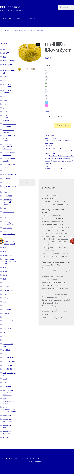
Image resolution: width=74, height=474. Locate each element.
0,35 (55, 138)
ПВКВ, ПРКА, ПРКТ (9, 309)
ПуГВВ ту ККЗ (8, 365)
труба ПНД (7, 415)
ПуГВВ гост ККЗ (9, 361)
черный (48, 163)
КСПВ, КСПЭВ (7, 228)
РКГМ (5, 379)
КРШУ (4, 218)
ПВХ (54, 146)
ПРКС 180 (6, 340)
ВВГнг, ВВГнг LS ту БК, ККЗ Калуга (9, 138)
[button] (38, 44)
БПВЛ (4, 104)
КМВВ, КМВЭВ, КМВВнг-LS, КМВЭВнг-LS (8, 202)
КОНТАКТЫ (31, 19)
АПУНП (5, 100)
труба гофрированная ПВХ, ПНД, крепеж (9, 409)
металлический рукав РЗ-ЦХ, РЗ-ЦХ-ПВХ (9, 261)
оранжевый (66, 158)
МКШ (4, 267)
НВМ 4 (5, 294)
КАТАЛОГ (19, 19)
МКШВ (5, 271)
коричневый (49, 158)
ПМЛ (4, 332)
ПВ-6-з (5, 298)
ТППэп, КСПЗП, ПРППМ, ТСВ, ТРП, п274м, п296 (9, 392)
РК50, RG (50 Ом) (9, 369)
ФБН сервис (10, 7)
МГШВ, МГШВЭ (8, 255)
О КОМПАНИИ (7, 19)
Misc (4, 57)
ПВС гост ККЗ (8, 321)
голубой (57, 156)
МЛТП (4, 279)
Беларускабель (63, 151)
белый (51, 156)
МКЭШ (5, 275)
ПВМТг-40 (6, 313)
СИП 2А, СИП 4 (8, 386)
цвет (47, 112)
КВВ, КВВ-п (7, 178)
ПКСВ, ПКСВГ (7, 328)
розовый (48, 161)
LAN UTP (6, 53)
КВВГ (4, 182)
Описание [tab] (25, 182)
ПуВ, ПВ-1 (6, 350)
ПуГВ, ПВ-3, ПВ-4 (9, 357)
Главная (10, 30)
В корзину (64, 125)
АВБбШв (5, 76)
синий (60, 161)
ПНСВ (4, 336)
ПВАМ (4, 302)
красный (58, 158)
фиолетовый (68, 161)
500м (59, 148)
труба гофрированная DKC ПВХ (9, 401)
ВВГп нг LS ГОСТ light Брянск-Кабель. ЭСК (9, 146)
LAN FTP (6, 49)
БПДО (4, 108)
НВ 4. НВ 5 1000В (9, 290)
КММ (4, 208)
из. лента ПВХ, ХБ (9, 174)
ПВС (4, 317)
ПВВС (4, 306)
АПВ (4, 96)
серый (54, 161)
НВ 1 (4, 283)
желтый (64, 156)
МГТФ (4, 247)
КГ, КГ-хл (6, 192)
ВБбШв (5, 112)
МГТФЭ (5, 251)
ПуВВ (4, 354)
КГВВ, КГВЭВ (7, 196)
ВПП (4, 171)
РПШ (4, 383)
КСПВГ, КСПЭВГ (8, 238)
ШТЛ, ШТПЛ (6, 437)
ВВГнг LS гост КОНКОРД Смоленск (8, 117)
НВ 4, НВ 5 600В (20, 30)
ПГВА (4, 325)
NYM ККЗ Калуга (9, 61)
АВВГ (4, 80)
